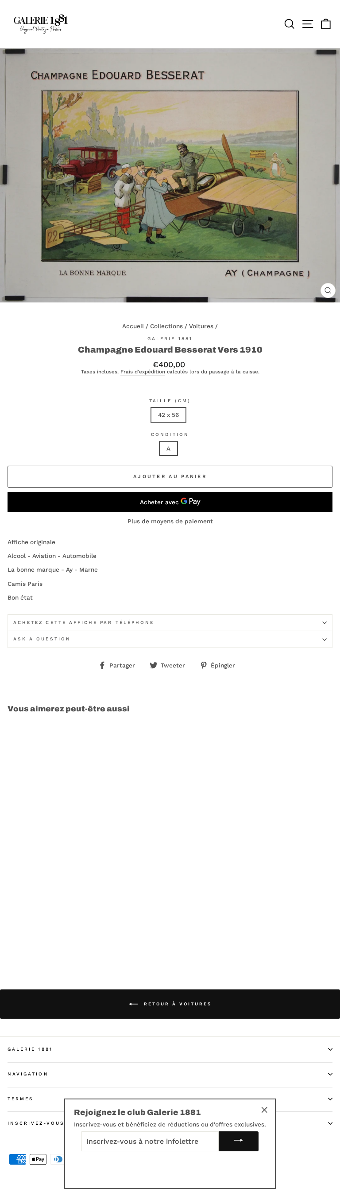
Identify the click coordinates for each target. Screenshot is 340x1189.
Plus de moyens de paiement (170, 521)
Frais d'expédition (142, 372)
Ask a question (42, 638)
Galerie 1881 (170, 338)
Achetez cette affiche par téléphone (83, 622)
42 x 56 (168, 414)
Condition (170, 434)
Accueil (133, 326)
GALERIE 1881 (30, 1049)
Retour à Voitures (176, 1003)
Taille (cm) (170, 400)
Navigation (28, 1073)
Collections (166, 326)
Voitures (201, 326)
